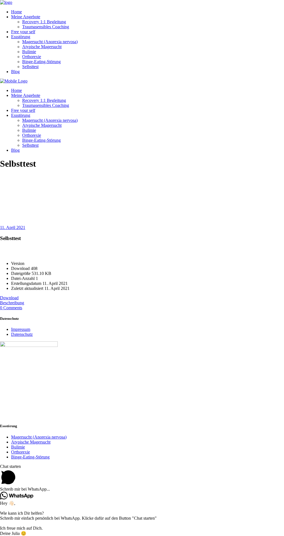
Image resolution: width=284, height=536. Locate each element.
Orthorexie (20, 452)
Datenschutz (22, 334)
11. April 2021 (12, 227)
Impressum (20, 329)
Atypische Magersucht (30, 442)
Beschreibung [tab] (12, 302)
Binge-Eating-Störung (30, 457)
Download (9, 297)
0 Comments (11, 307)
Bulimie (18, 447)
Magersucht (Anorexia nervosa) (39, 437)
